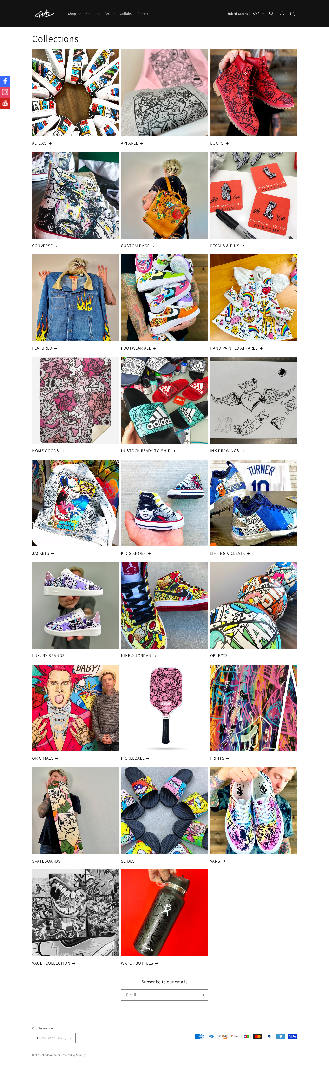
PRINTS (217, 758)
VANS (215, 860)
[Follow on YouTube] (5, 103)
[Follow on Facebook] (5, 81)
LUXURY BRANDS (48, 656)
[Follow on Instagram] (5, 92)
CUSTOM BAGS (135, 245)
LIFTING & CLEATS (227, 553)
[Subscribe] (202, 995)
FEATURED (42, 348)
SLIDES (128, 860)
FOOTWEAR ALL (136, 348)
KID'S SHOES (133, 553)
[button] (74, 14)
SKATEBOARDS (46, 860)
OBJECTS (219, 656)
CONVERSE (42, 245)
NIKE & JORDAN (136, 656)
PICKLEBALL (133, 758)
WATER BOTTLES (137, 963)
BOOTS (217, 143)
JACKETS (40, 553)
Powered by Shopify (73, 1055)
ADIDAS (39, 143)
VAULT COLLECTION (51, 963)
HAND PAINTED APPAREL (234, 348)
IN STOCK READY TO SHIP (145, 450)
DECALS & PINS (225, 245)
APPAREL (129, 143)
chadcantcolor (51, 1055)
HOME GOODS (45, 450)
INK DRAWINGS (224, 450)
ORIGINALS (42, 758)
